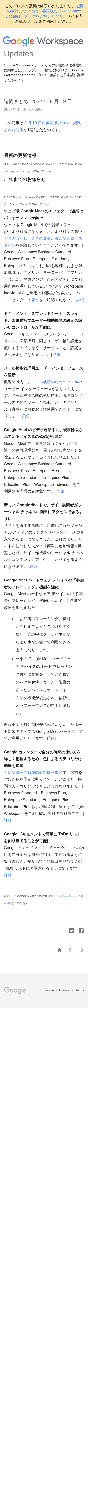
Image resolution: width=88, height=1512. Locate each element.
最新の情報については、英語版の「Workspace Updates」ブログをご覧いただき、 (44, 11)
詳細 (80, 300)
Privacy (65, 990)
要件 (35, 300)
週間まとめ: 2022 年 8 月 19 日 (38, 101)
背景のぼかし (15, 238)
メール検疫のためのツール (54, 382)
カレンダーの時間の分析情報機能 (33, 772)
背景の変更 (41, 238)
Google (49, 990)
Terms (79, 990)
